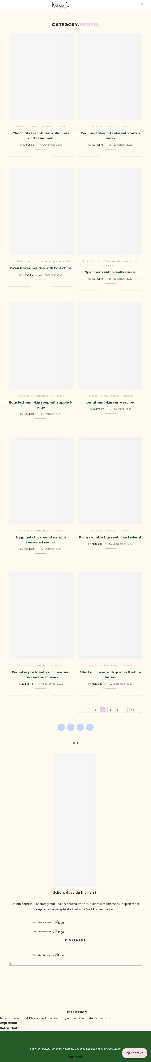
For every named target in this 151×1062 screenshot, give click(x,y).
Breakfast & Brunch (109, 261)
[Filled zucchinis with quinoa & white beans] (110, 615)
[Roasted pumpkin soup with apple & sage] (41, 345)
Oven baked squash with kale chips (41, 268)
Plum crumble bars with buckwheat (110, 537)
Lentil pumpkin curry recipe (110, 402)
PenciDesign (114, 1048)
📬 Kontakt (134, 1053)
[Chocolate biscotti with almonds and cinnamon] (41, 76)
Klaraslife (28, 144)
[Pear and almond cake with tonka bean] (110, 76)
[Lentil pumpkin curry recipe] (110, 345)
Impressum (8, 1023)
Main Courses (35, 261)
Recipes (36, 126)
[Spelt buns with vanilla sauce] (110, 211)
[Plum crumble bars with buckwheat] (110, 480)
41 (132, 710)
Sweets (50, 126)
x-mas (62, 126)
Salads (66, 261)
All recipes (21, 126)
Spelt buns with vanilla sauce (110, 272)
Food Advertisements (41, 922)
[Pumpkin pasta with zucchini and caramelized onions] (41, 615)
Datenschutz (9, 1028)
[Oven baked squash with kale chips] (41, 211)
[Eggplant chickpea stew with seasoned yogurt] (41, 480)
